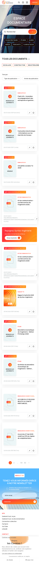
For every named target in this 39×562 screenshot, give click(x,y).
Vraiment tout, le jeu (8, 516)
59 (21, 463)
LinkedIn (4, 529)
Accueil (4, 7)
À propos (5, 524)
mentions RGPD (15, 489)
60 (25, 463)
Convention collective (9, 521)
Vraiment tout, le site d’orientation (13, 519)
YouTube (5, 526)
